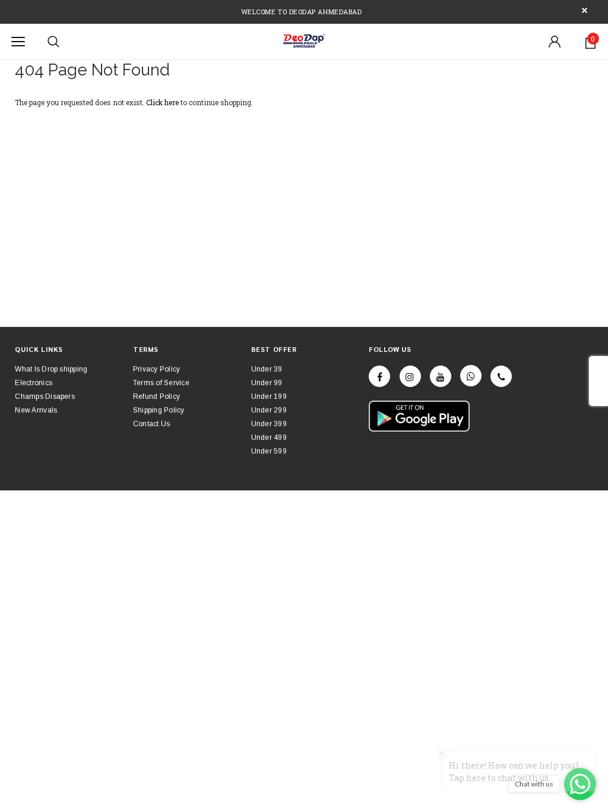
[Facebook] (379, 376)
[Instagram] (410, 376)
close (584, 10)
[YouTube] (440, 376)
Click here (163, 102)
